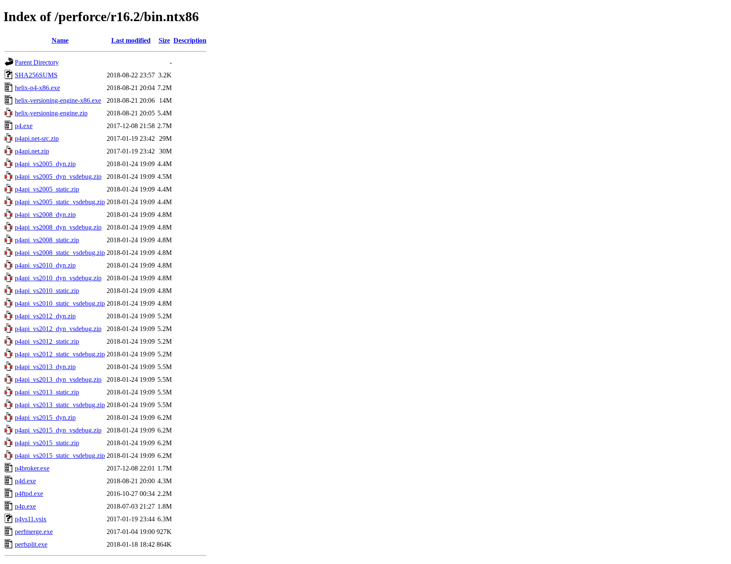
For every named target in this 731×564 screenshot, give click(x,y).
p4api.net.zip (32, 151)
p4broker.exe (32, 468)
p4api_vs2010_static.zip (47, 290)
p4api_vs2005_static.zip (47, 189)
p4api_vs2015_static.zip (47, 442)
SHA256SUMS (36, 75)
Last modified (131, 40)
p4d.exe (25, 481)
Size (164, 40)
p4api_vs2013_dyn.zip (45, 366)
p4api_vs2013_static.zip (47, 392)
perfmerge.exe (34, 531)
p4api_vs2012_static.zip (47, 341)
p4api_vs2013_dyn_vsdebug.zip (58, 379)
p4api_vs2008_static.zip (47, 240)
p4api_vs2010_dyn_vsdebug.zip (58, 278)
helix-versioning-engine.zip (51, 113)
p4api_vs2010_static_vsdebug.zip (60, 303)
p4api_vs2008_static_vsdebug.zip (60, 252)
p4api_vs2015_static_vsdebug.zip (60, 455)
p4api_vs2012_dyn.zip (45, 316)
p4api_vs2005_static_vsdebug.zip (60, 201)
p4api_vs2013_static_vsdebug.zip (60, 404)
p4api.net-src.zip (37, 138)
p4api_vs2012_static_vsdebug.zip (60, 354)
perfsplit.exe (31, 544)
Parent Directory (37, 62)
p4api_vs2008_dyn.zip (45, 214)
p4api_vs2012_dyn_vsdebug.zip (58, 328)
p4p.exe (25, 506)
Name (60, 40)
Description (189, 40)
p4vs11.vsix (31, 519)
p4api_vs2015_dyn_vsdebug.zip (58, 430)
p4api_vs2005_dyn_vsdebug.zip (58, 176)
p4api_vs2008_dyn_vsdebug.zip (58, 227)
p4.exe (24, 125)
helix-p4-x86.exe (37, 87)
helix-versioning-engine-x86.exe (58, 100)
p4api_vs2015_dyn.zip (45, 417)
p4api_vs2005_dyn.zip (45, 163)
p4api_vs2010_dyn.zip (45, 265)
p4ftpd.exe (29, 493)
